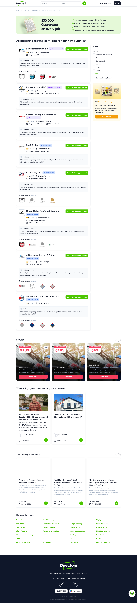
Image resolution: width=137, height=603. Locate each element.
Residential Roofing (51, 524)
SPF (71, 539)
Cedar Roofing (49, 527)
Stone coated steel (77, 531)
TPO (18, 539)
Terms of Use (64, 596)
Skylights (99, 520)
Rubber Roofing (76, 527)
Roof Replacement (23, 520)
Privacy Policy (72, 596)
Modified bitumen (103, 531)
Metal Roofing (102, 524)
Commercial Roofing (24, 535)
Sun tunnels (20, 524)
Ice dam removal (76, 520)
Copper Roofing (102, 527)
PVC (44, 539)
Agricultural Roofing (51, 531)
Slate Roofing (21, 531)
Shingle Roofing (76, 524)
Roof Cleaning (48, 520)
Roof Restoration (23, 542)
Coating (73, 535)
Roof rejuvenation (103, 542)
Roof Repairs (48, 542)
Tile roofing (20, 527)
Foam (45, 535)
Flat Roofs (100, 535)
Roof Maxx (74, 542)
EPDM (98, 539)
